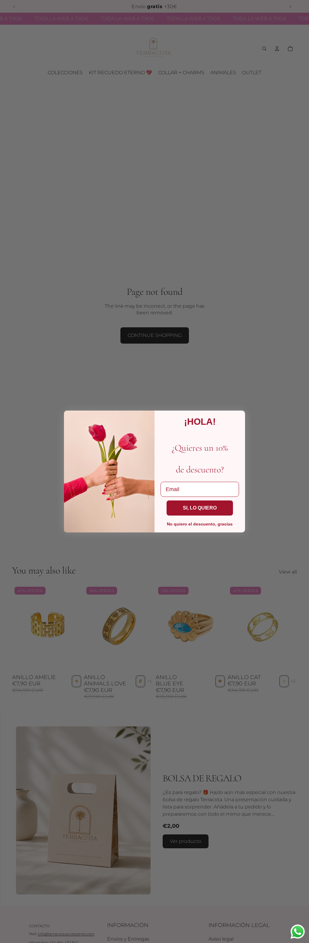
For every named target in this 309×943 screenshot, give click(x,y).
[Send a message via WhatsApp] (297, 931)
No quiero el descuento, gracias (200, 524)
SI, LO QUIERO (200, 507)
